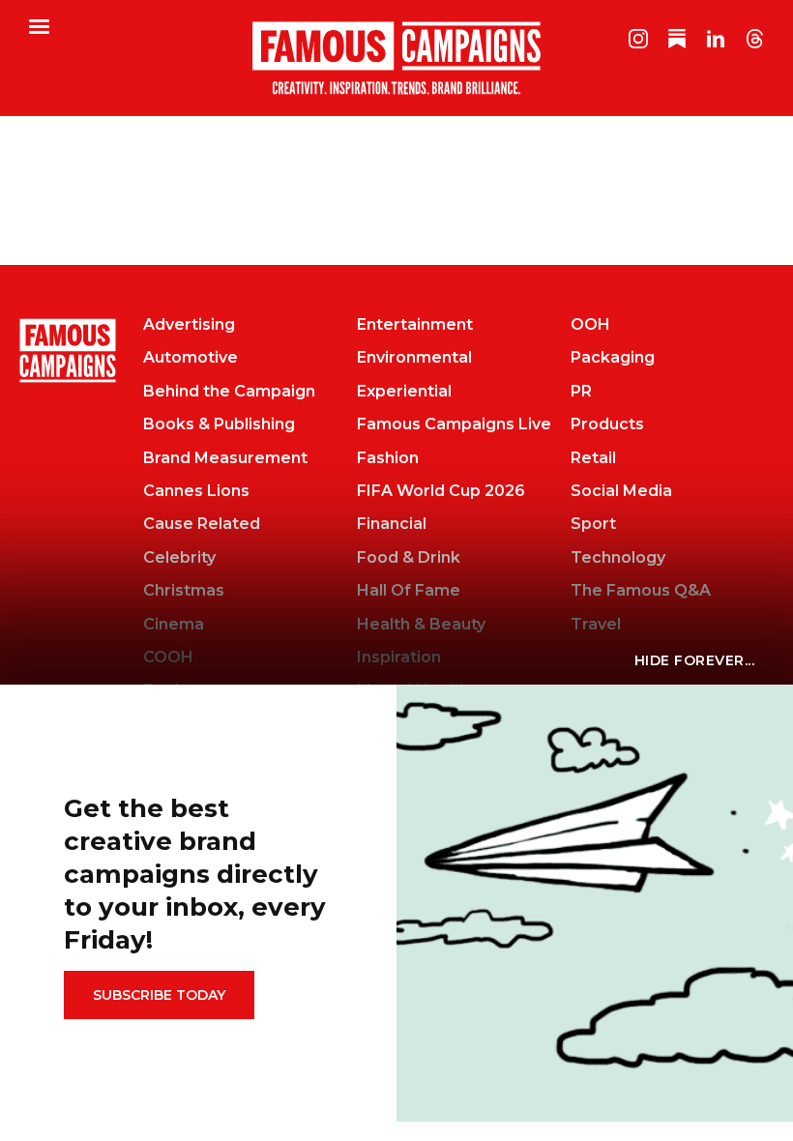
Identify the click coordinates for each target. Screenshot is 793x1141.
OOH (590, 324)
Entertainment (415, 324)
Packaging (613, 357)
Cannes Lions (196, 491)
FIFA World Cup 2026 (441, 491)
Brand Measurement (225, 458)
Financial (391, 523)
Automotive (190, 357)
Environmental (414, 357)
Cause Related (201, 523)
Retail (593, 458)
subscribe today (159, 995)
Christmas (183, 590)
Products (607, 424)
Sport (593, 523)
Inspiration (399, 657)
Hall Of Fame (408, 590)
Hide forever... (694, 660)
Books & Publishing (219, 424)
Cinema (173, 624)
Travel (596, 624)
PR (581, 391)
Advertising (189, 324)
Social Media (621, 491)
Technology (618, 557)
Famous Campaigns (396, 58)
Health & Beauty (421, 624)
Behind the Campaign (229, 391)
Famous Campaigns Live (454, 424)
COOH (168, 657)
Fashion (388, 458)
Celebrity (179, 557)
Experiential (404, 391)
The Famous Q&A (641, 590)
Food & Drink (408, 557)
